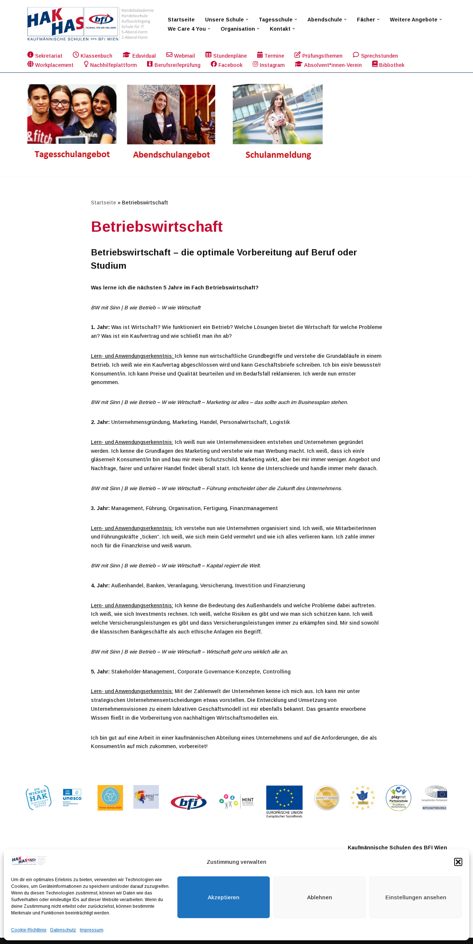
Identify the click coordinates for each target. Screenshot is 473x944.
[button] (458, 862)
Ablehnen (319, 897)
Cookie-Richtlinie (29, 930)
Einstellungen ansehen (415, 897)
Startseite (181, 20)
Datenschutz (63, 930)
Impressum (91, 930)
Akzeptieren (223, 897)
